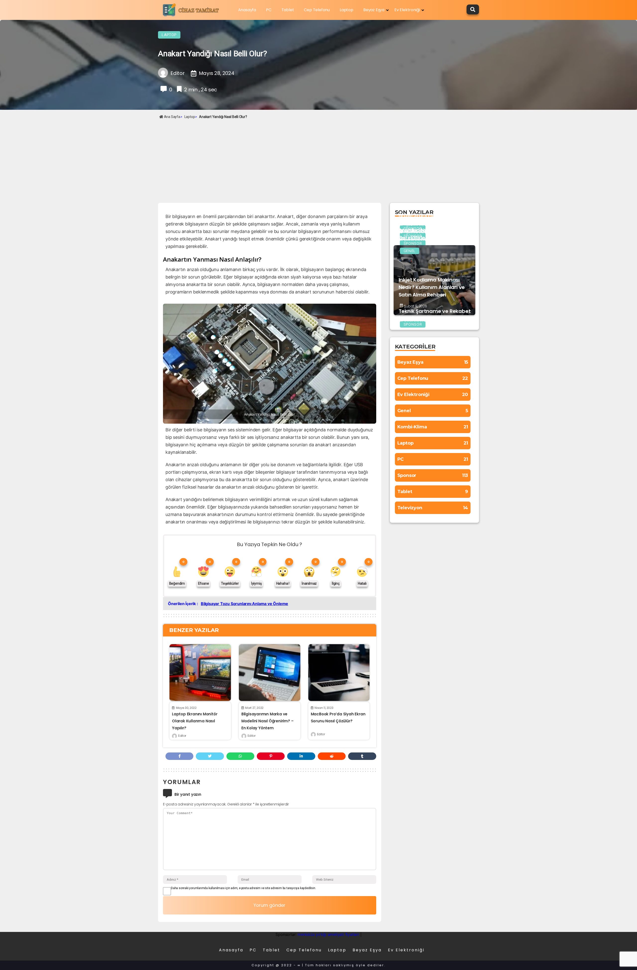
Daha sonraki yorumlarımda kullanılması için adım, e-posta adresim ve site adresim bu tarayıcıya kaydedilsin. (243, 888)
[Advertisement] (318, 158)
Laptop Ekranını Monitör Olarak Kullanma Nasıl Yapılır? (194, 721)
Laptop (346, 10)
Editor (182, 736)
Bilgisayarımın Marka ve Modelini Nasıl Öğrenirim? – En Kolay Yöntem (267, 721)
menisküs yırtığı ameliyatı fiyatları (328, 934)
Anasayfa (247, 10)
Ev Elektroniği (407, 10)
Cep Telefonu (317, 10)
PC (268, 10)
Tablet (287, 10)
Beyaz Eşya (373, 10)
